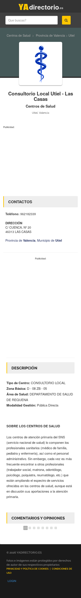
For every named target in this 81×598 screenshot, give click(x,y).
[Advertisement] (40, 161)
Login (12, 581)
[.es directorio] (23, 6)
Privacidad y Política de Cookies (27, 568)
